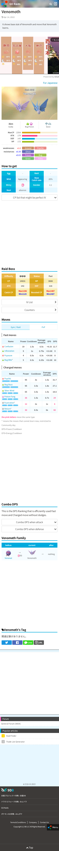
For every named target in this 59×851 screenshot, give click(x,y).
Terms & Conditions (18, 822)
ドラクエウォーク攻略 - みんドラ (14, 801)
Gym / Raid (15, 327)
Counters (30, 309)
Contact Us (44, 822)
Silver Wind (9, 390)
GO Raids (14, 4)
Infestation (9, 350)
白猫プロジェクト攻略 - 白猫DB (13, 795)
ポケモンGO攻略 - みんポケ (11, 814)
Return (7, 408)
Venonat (8, 558)
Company (33, 822)
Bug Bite (8, 359)
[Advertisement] (29, 232)
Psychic (7, 378)
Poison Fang (9, 396)
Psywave (8, 355)
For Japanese (50, 82)
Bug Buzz (8, 384)
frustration (9, 402)
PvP (43, 327)
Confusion (8, 346)
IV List (29, 302)
